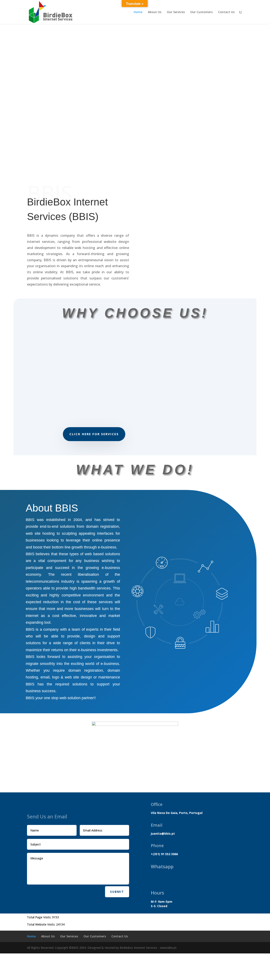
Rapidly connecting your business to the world (135, 155)
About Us (154, 12)
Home (138, 12)
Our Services (176, 12)
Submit (117, 892)
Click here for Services (94, 434)
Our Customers (201, 12)
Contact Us (226, 12)
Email (156, 825)
